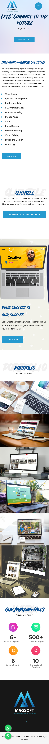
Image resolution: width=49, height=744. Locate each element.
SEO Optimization (14, 108)
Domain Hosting (13, 112)
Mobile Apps (11, 117)
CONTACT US (12, 339)
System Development (16, 98)
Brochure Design (14, 140)
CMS (7, 121)
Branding (10, 144)
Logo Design (12, 126)
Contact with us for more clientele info (24, 214)
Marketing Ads (13, 103)
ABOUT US (11, 156)
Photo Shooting (13, 130)
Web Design (11, 94)
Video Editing (12, 135)
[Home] (12, 6)
